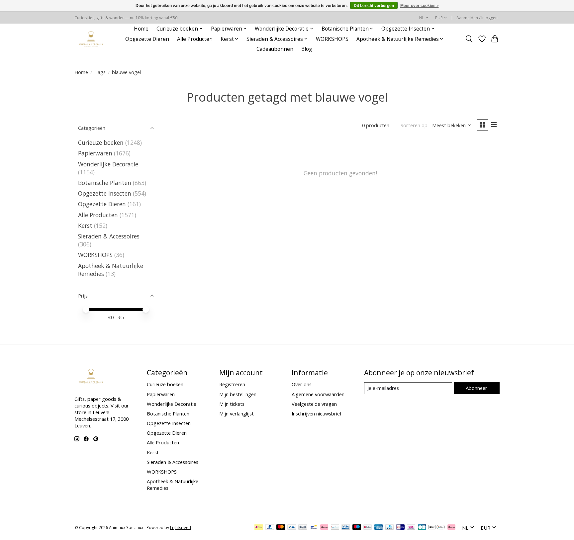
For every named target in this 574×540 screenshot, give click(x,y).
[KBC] (389, 527)
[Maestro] (356, 527)
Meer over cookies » (419, 5)
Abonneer (476, 388)
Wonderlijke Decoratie (108, 164)
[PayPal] (269, 527)
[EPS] (411, 527)
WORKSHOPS (332, 39)
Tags (100, 72)
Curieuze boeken (101, 142)
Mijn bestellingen (237, 394)
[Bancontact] (314, 527)
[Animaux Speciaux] (91, 39)
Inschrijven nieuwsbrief (316, 413)
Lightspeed (180, 527)
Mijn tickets (231, 404)
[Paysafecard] (335, 527)
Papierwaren (95, 153)
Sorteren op (414, 125)
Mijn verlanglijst (236, 413)
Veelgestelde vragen (314, 404)
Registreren (232, 384)
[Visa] (291, 527)
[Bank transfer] (302, 527)
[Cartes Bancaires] (422, 527)
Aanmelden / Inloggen (477, 18)
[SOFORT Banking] (324, 527)
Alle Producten (195, 39)
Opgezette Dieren (147, 39)
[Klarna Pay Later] (451, 527)
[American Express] (378, 527)
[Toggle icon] (469, 39)
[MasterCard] (280, 527)
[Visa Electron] (345, 527)
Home (141, 28)
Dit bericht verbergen (374, 5)
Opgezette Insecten (104, 193)
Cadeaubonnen (274, 48)
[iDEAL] (258, 527)
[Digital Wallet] (437, 527)
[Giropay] (400, 527)
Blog (306, 48)
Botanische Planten (104, 183)
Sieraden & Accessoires (109, 236)
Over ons (302, 384)
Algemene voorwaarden (318, 394)
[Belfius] (367, 527)
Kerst (85, 225)
